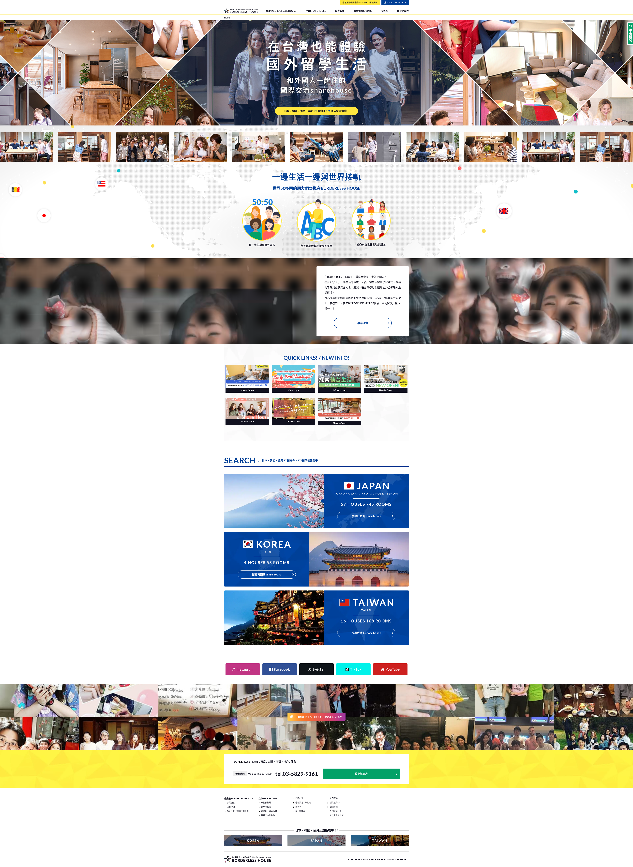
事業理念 (362, 323)
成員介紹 (231, 807)
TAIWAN (379, 840)
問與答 (384, 10)
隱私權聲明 (335, 802)
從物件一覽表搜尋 (269, 811)
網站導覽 (334, 807)
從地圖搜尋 (266, 807)
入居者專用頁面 (337, 815)
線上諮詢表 (403, 10)
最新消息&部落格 (363, 10)
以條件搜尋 (266, 802)
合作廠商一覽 (336, 811)
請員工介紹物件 (268, 815)
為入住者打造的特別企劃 (238, 811)
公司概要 (334, 798)
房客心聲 (339, 10)
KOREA (253, 840)
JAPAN (316, 840)
